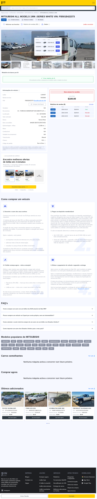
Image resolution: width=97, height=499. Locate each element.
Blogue (27, 477)
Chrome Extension (89, 477)
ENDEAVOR (76, 345)
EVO (45, 348)
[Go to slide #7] (67, 65)
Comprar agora (43, 477)
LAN (38, 341)
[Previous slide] (3, 43)
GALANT (87, 341)
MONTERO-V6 (6, 348)
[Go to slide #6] (57, 65)
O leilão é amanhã (44, 483)
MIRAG (45, 341)
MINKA (28, 345)
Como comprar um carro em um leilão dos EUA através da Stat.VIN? (24, 309)
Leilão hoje (42, 480)
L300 (51, 348)
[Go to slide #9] (87, 65)
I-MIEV (23, 348)
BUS (62, 345)
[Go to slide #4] (36, 65)
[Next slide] (92, 43)
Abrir (58, 42)
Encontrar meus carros (18, 187)
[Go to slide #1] (6, 65)
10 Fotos (90, 58)
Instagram (7, 490)
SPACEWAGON (29, 341)
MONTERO (5, 341)
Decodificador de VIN (59, 483)
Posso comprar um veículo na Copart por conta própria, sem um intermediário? (28, 315)
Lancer (11, 345)
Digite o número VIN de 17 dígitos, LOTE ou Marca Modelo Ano (25, 8)
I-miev (38, 348)
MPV (68, 345)
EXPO (55, 345)
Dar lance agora (12, 417)
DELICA (42, 345)
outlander (19, 345)
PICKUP (64, 341)
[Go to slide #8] (77, 65)
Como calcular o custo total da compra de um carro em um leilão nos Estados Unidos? (31, 322)
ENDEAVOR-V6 (54, 341)
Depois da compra (73, 487)
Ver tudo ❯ (91, 356)
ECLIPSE (72, 341)
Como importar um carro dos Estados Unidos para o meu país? (23, 328)
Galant (4, 345)
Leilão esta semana (45, 486)
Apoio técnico (72, 491)
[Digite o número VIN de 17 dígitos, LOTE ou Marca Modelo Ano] (93, 8)
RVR (13, 341)
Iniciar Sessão (24, 496)
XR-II (80, 341)
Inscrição (71, 496)
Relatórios (56, 477)
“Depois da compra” (83, 289)
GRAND (85, 345)
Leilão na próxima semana (44, 490)
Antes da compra (73, 484)
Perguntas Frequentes (71, 477)
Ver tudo (59, 53)
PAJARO (31, 348)
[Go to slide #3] (26, 65)
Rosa (34, 345)
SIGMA (16, 348)
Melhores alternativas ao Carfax (59, 490)
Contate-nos (29, 480)
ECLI (19, 341)
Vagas (27, 483)
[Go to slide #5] (47, 65)
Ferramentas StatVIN (59, 480)
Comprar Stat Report (38, 104)
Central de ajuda (72, 481)
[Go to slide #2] (16, 65)
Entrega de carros (58, 486)
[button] (6, 8)
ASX (49, 345)
